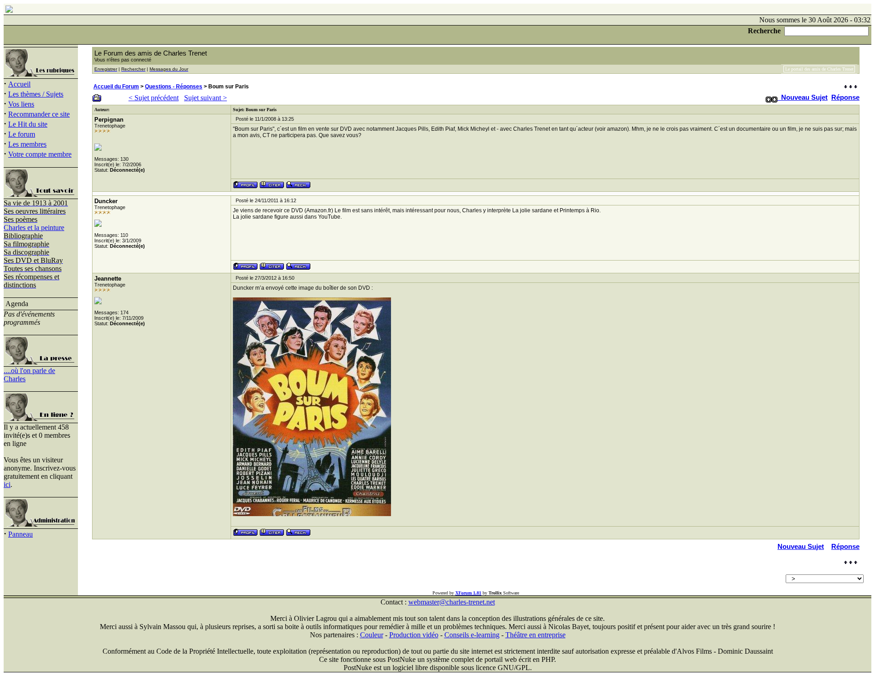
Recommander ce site (39, 114)
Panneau (20, 534)
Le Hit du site (27, 124)
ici (7, 484)
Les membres (27, 144)
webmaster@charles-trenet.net (451, 602)
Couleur (371, 635)
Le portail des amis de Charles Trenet (819, 69)
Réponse (845, 97)
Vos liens (21, 104)
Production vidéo (413, 635)
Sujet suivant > (205, 98)
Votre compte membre (40, 154)
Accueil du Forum (116, 86)
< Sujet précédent (154, 98)
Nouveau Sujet (804, 97)
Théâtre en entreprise (535, 635)
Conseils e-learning (471, 635)
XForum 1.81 (468, 592)
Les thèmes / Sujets (35, 94)
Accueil (19, 84)
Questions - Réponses (173, 86)
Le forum (21, 134)
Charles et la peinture (34, 227)
